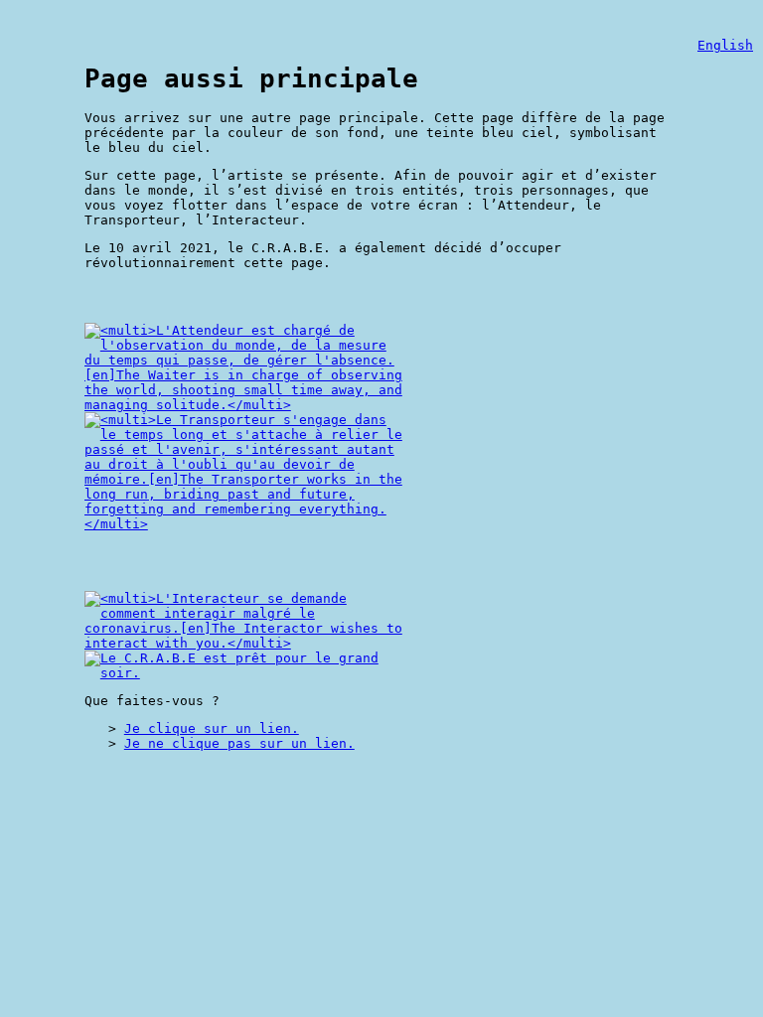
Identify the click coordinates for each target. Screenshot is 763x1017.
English (725, 45)
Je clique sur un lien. (211, 728)
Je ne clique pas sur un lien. (239, 743)
